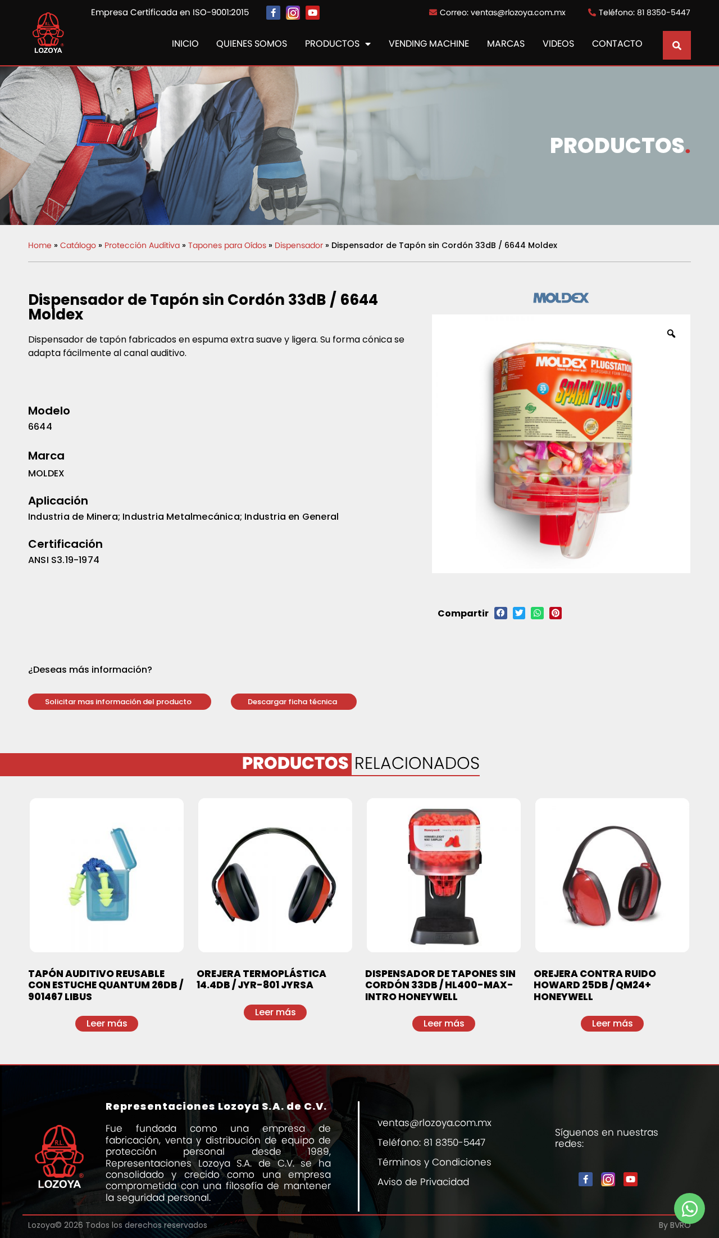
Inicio (185, 44)
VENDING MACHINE (429, 44)
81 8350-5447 (454, 1142)
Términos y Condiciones (434, 1162)
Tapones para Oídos (227, 245)
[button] (119, 702)
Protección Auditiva (142, 245)
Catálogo (78, 245)
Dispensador (299, 245)
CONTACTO (617, 44)
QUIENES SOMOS (251, 44)
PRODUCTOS (332, 44)
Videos (558, 44)
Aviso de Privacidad (423, 1182)
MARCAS (506, 44)
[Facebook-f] (273, 13)
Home (40, 245)
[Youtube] (313, 13)
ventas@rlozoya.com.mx (434, 1122)
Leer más (107, 1023)
